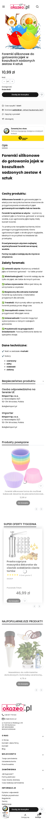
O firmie (5, 740)
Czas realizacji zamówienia (13, 783)
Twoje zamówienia (9, 758)
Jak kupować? (7, 774)
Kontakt (5, 746)
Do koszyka (23, 503)
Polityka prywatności (10, 795)
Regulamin (6, 798)
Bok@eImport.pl (9, 406)
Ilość (4, 77)
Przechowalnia (8, 764)
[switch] (5, 815)
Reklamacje (6, 804)
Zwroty (4, 801)
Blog (3, 749)
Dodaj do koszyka (20, 94)
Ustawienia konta (9, 761)
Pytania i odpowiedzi (10, 792)
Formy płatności (8, 777)
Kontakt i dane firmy (10, 743)
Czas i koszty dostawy (11, 780)
